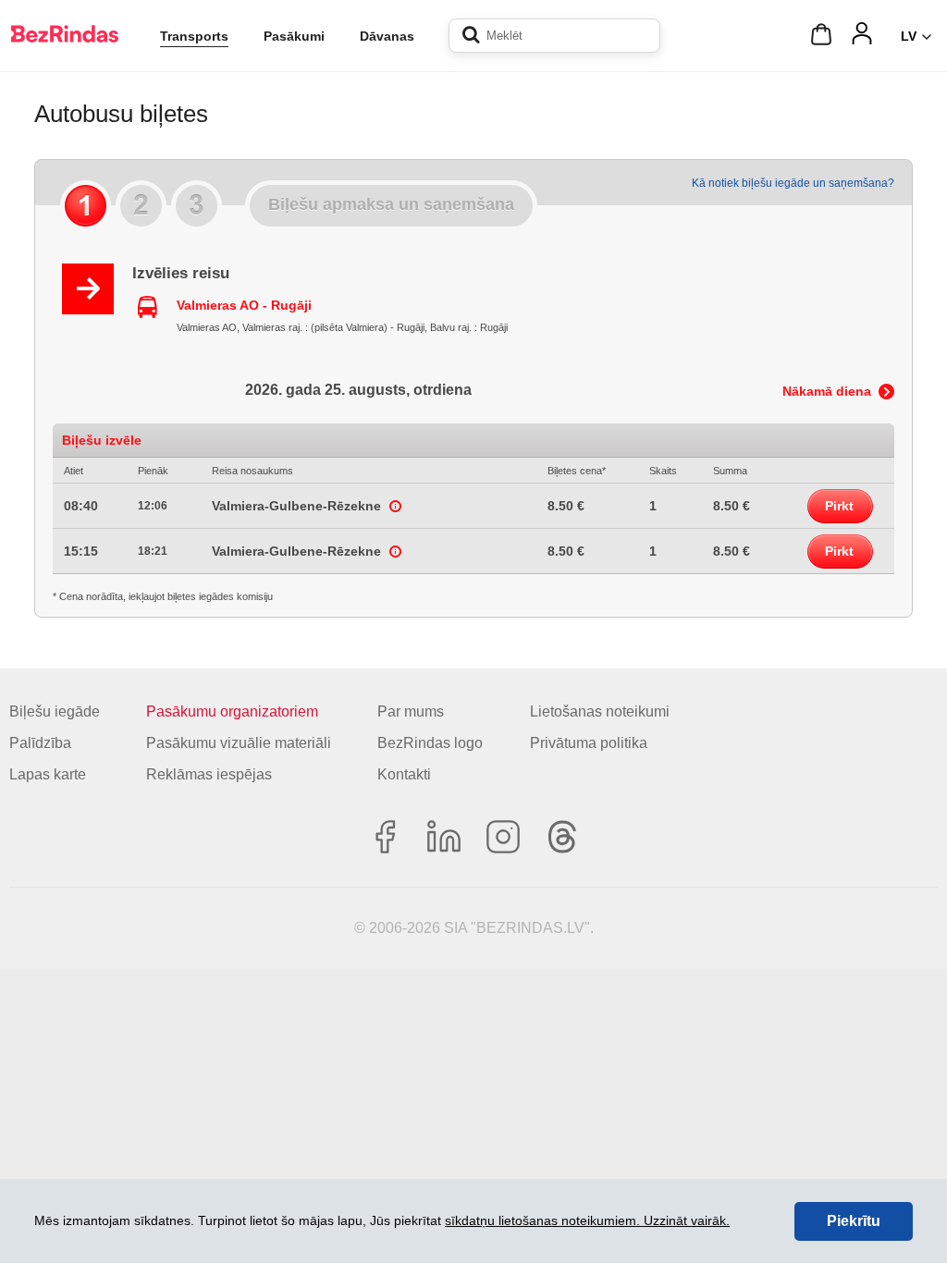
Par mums (410, 711)
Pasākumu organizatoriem (232, 711)
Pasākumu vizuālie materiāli (238, 743)
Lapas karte (47, 774)
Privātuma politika (588, 743)
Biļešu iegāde (54, 711)
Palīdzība (40, 743)
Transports (194, 36)
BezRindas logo (430, 743)
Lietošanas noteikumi (600, 711)
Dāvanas (387, 36)
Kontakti (404, 774)
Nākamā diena (826, 391)
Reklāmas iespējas (209, 774)
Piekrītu (853, 1221)
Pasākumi (294, 36)
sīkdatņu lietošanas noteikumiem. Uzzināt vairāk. (587, 1220)
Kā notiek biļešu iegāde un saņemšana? (793, 183)
